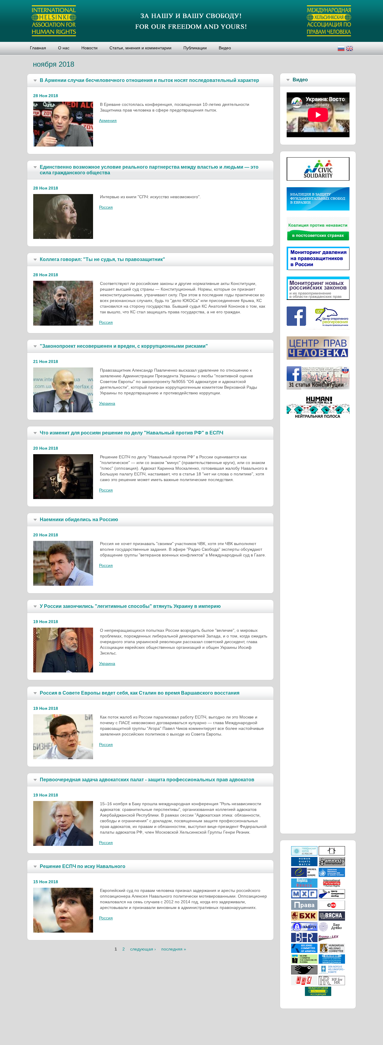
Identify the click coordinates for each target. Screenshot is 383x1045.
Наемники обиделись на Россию (79, 519)
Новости (89, 47)
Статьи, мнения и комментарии (140, 47)
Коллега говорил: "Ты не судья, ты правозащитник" (102, 259)
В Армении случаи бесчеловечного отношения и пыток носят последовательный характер (149, 80)
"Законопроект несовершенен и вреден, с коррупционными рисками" (124, 346)
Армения (108, 120)
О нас (63, 47)
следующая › (143, 949)
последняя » (173, 949)
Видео (225, 47)
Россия (106, 207)
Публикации (195, 47)
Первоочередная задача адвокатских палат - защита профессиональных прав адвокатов (147, 779)
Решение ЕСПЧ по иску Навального (82, 866)
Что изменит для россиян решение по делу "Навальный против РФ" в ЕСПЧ (131, 432)
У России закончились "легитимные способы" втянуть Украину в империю (130, 606)
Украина (107, 403)
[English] (349, 49)
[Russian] (341, 49)
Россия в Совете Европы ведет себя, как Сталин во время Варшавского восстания (139, 692)
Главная (38, 47)
